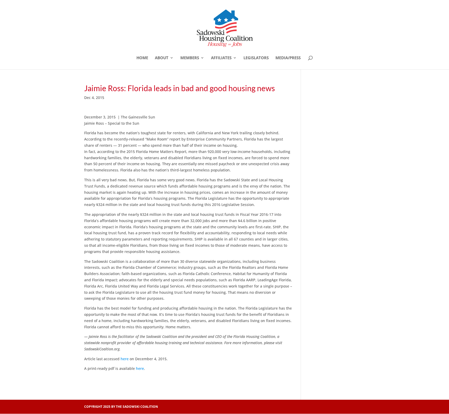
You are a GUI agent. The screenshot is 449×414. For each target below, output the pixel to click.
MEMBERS (189, 58)
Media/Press (288, 58)
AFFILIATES (221, 58)
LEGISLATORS (256, 58)
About (161, 58)
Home (142, 58)
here (125, 358)
